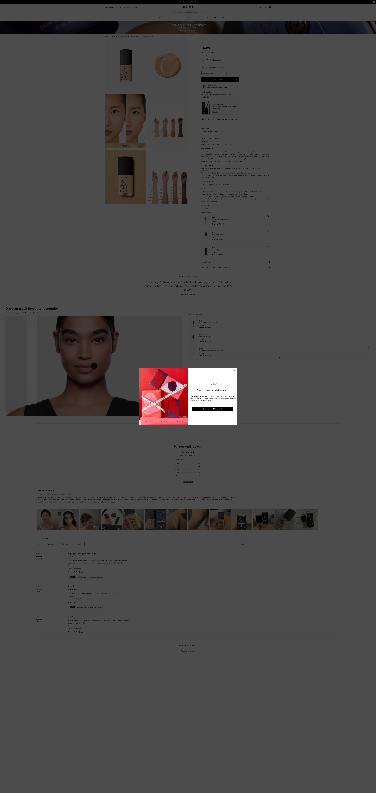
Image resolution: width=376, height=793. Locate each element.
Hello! (212, 384)
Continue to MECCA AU (211, 409)
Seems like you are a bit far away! (212, 390)
